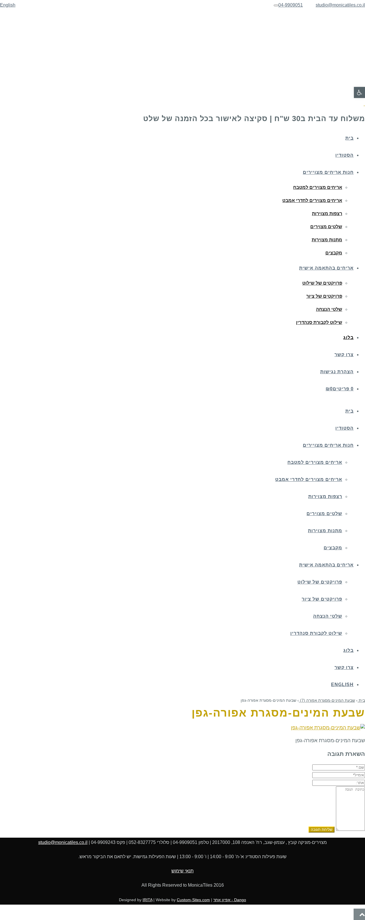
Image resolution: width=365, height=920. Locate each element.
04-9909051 (290, 5)
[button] (359, 92)
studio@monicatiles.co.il (340, 5)
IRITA (147, 899)
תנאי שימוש (182, 870)
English (7, 5)
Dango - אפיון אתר (229, 899)
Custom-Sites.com (193, 899)
